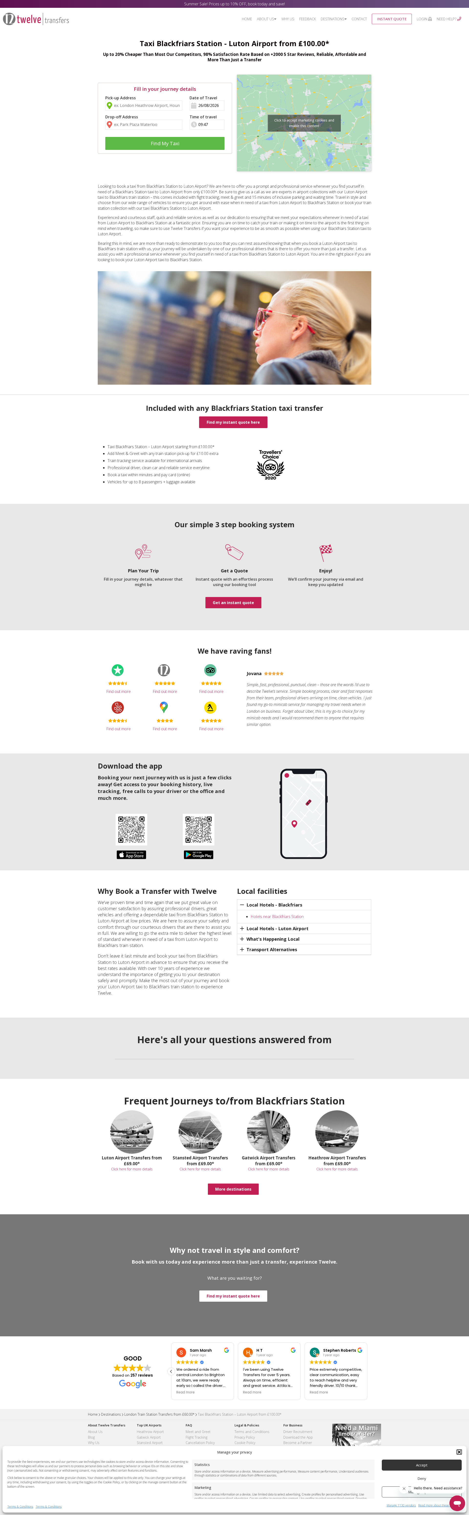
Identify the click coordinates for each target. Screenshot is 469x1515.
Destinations (332, 18)
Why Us (287, 18)
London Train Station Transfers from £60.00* (159, 1414)
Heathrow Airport (150, 1431)
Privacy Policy (244, 1437)
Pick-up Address (120, 98)
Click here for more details (132, 1169)
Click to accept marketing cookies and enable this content (304, 123)
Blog (91, 1437)
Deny (421, 1478)
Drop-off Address (121, 117)
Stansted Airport (150, 1442)
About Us (265, 18)
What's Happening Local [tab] (272, 939)
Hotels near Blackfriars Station (277, 916)
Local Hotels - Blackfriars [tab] (274, 905)
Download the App (298, 1437)
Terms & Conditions (20, 1507)
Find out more (118, 691)
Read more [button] (186, 1392)
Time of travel (203, 117)
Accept (421, 1465)
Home (247, 18)
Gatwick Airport (149, 1437)
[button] (459, 1452)
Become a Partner (297, 1442)
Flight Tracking (196, 1437)
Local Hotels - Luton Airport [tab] (277, 928)
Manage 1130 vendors (401, 1505)
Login (422, 18)
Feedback (307, 18)
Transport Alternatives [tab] (271, 949)
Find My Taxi (165, 143)
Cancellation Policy (200, 1442)
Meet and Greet (198, 1431)
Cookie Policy (244, 1442)
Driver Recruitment (297, 1431)
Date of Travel (203, 98)
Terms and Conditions (251, 1431)
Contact (359, 18)
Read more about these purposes (440, 1505)
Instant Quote (392, 18)
